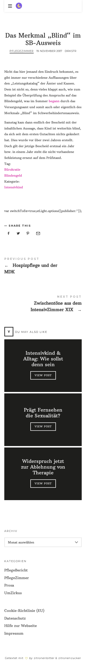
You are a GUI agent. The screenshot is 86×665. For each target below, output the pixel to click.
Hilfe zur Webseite (20, 625)
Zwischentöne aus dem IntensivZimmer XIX (43, 304)
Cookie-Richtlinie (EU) (24, 610)
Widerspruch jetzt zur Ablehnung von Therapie (43, 466)
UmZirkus (13, 593)
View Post (42, 375)
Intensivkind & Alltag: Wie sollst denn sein (43, 358)
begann (54, 101)
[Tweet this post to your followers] (18, 233)
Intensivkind (13, 187)
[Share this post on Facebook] (8, 233)
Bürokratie (12, 169)
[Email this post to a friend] (37, 233)
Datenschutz (15, 618)
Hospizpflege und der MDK (43, 266)
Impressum (13, 633)
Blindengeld (13, 175)
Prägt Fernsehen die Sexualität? (43, 413)
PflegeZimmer (22, 51)
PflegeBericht (16, 570)
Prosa (9, 585)
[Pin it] (28, 233)
